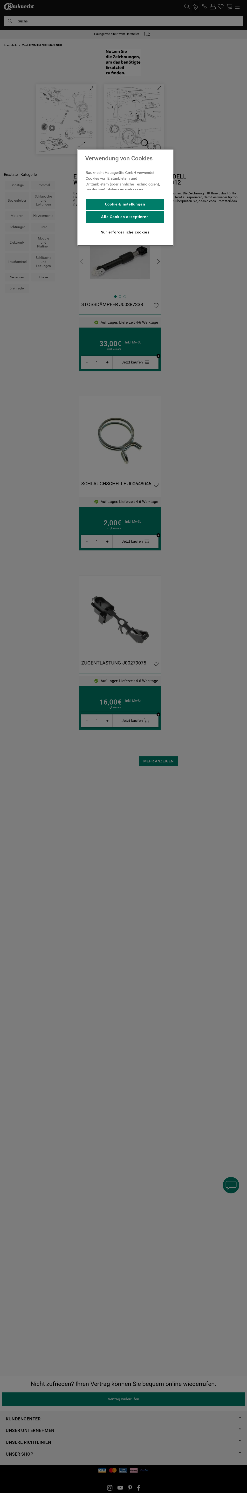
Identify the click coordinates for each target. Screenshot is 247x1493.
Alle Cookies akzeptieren (125, 216)
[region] (125, 197)
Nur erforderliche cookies (125, 232)
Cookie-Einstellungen (125, 204)
